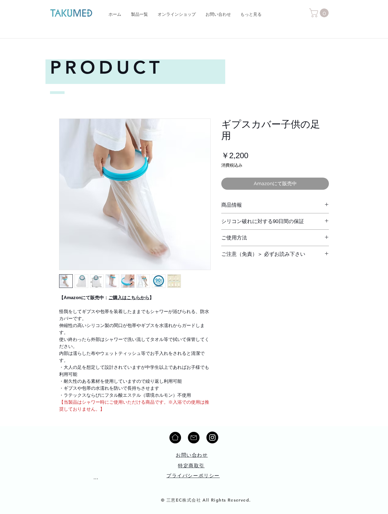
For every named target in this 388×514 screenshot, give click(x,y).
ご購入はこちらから (129, 297)
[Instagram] (212, 437)
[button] (320, 12)
